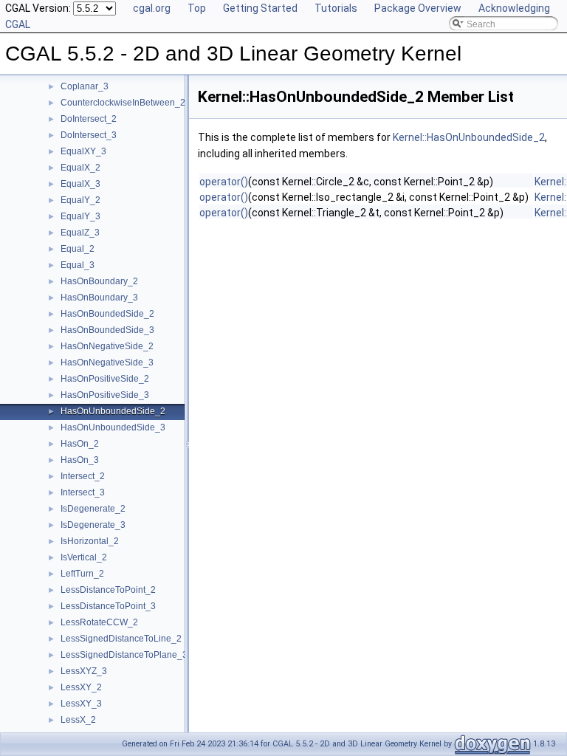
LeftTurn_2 (82, 573)
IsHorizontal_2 (90, 541)
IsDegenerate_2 (93, 509)
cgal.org (152, 8)
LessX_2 (78, 720)
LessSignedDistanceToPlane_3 (124, 655)
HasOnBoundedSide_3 (107, 330)
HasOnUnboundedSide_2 (113, 411)
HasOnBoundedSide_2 (107, 314)
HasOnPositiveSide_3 (105, 395)
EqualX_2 (80, 167)
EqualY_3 (80, 216)
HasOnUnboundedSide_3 (113, 427)
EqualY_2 (80, 200)
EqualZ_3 (80, 232)
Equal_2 (77, 249)
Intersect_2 (83, 476)
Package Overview (417, 8)
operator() (223, 182)
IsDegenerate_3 (93, 525)
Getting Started (260, 8)
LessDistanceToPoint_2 (108, 590)
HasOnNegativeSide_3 (107, 362)
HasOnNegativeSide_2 (107, 346)
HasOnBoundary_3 (99, 297)
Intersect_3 (83, 492)
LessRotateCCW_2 (99, 622)
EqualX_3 (80, 184)
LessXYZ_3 (84, 671)
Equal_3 (77, 265)
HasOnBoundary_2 (99, 281)
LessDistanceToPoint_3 (108, 606)
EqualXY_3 (83, 151)
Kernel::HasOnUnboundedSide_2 (469, 137)
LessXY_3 (81, 703)
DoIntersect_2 (89, 119)
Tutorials (336, 8)
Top (197, 8)
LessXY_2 (81, 687)
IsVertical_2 (84, 557)
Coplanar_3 (85, 86)
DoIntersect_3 (89, 135)
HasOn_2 (80, 444)
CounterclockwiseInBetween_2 (123, 102)
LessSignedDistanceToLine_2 (121, 638)
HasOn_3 (80, 460)
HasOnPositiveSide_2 (105, 379)
